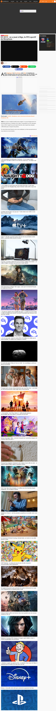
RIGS (25, 73)
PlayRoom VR (10, 73)
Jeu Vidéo (12, 1)
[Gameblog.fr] (4, 1)
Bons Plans (36, 1)
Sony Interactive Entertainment (50, 44)
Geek (21, 1)
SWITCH (43, 1)
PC (40, 1)
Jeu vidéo (2, 35)
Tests (30, 1)
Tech (17, 1)
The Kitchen (18, 73)
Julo (6, 62)
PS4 (47, 39)
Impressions (6, 35)
